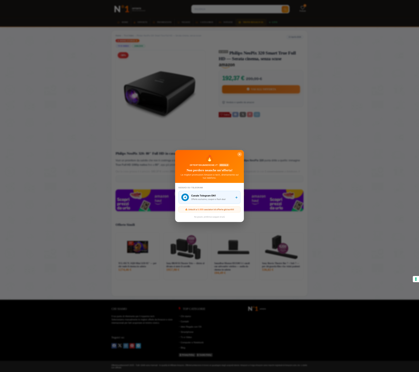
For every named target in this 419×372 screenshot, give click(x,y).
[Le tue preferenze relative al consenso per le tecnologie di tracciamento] (416, 279)
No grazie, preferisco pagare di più (209, 217)
